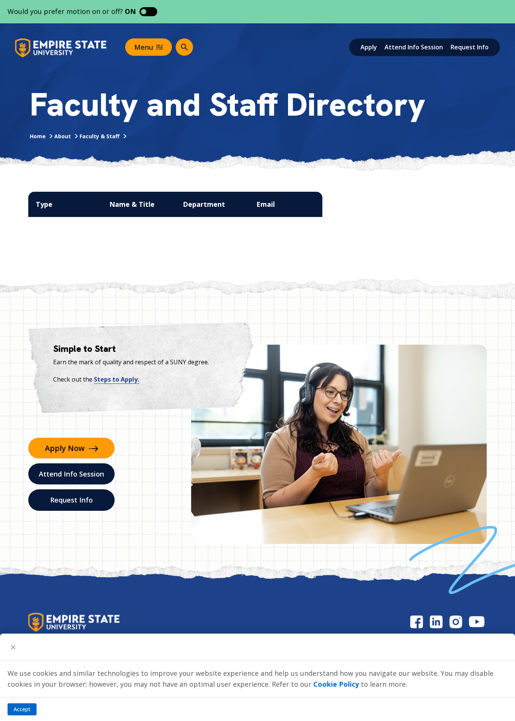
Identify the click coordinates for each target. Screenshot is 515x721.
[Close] (13, 646)
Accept (22, 709)
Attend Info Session (414, 47)
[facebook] (416, 621)
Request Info (470, 47)
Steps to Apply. (116, 379)
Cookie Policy (336, 684)
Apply (368, 47)
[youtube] (476, 621)
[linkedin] (436, 621)
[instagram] (455, 621)
